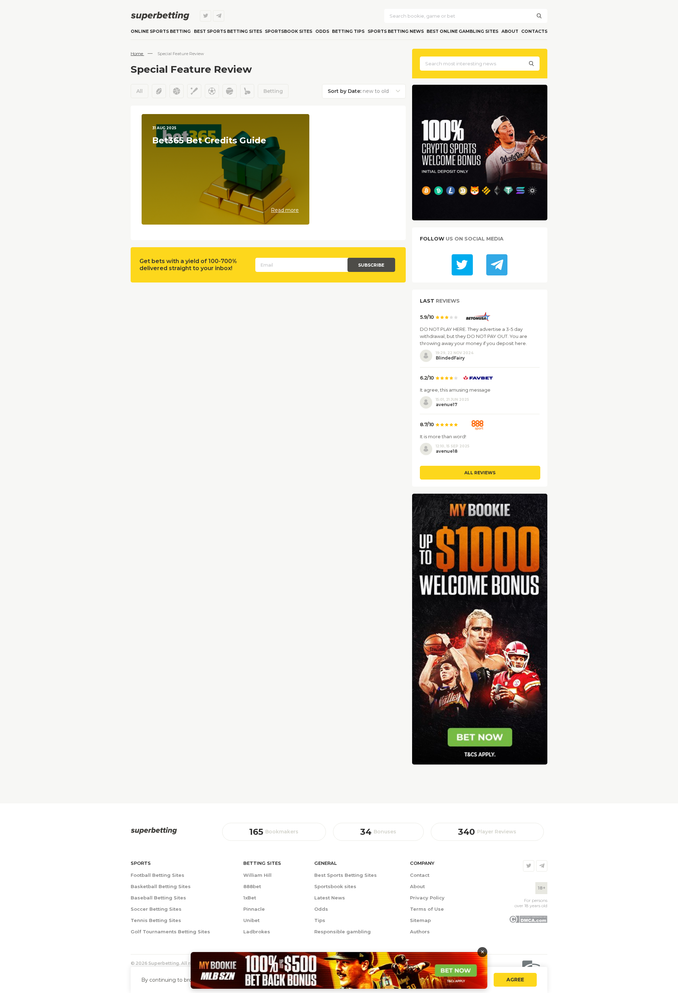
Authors (420, 931)
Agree (515, 980)
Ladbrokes (256, 931)
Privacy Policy (427, 897)
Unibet (251, 920)
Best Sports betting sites (228, 31)
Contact (419, 875)
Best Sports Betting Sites (345, 875)
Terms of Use (427, 909)
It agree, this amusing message (455, 390)
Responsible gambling (342, 931)
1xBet (249, 897)
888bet (252, 886)
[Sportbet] (154, 830)
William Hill (257, 875)
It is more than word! (443, 436)
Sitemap (420, 920)
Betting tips (348, 31)
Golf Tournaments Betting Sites (170, 931)
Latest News (329, 897)
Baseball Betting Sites (158, 897)
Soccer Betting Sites (156, 909)
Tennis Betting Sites (156, 920)
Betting (273, 91)
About (509, 31)
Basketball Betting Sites (161, 886)
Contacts (534, 31)
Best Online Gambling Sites (462, 31)
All (139, 91)
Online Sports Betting (161, 31)
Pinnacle (254, 909)
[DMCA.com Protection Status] (528, 921)
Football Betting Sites (157, 875)
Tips (319, 920)
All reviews (479, 472)
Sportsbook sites (288, 31)
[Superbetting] (160, 15)
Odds (322, 31)
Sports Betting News (396, 31)
